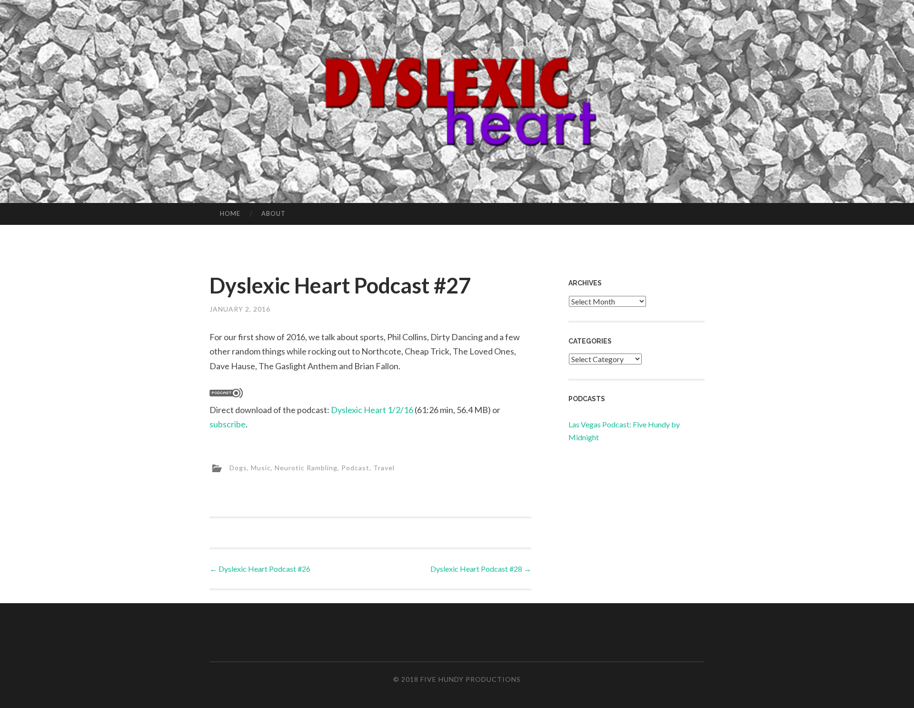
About (273, 213)
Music (261, 468)
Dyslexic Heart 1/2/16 (372, 410)
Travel (384, 468)
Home (230, 213)
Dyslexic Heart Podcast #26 (259, 568)
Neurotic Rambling (306, 468)
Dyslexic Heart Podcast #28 (480, 568)
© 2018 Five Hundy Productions (457, 679)
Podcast (355, 468)
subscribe (227, 424)
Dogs (238, 468)
